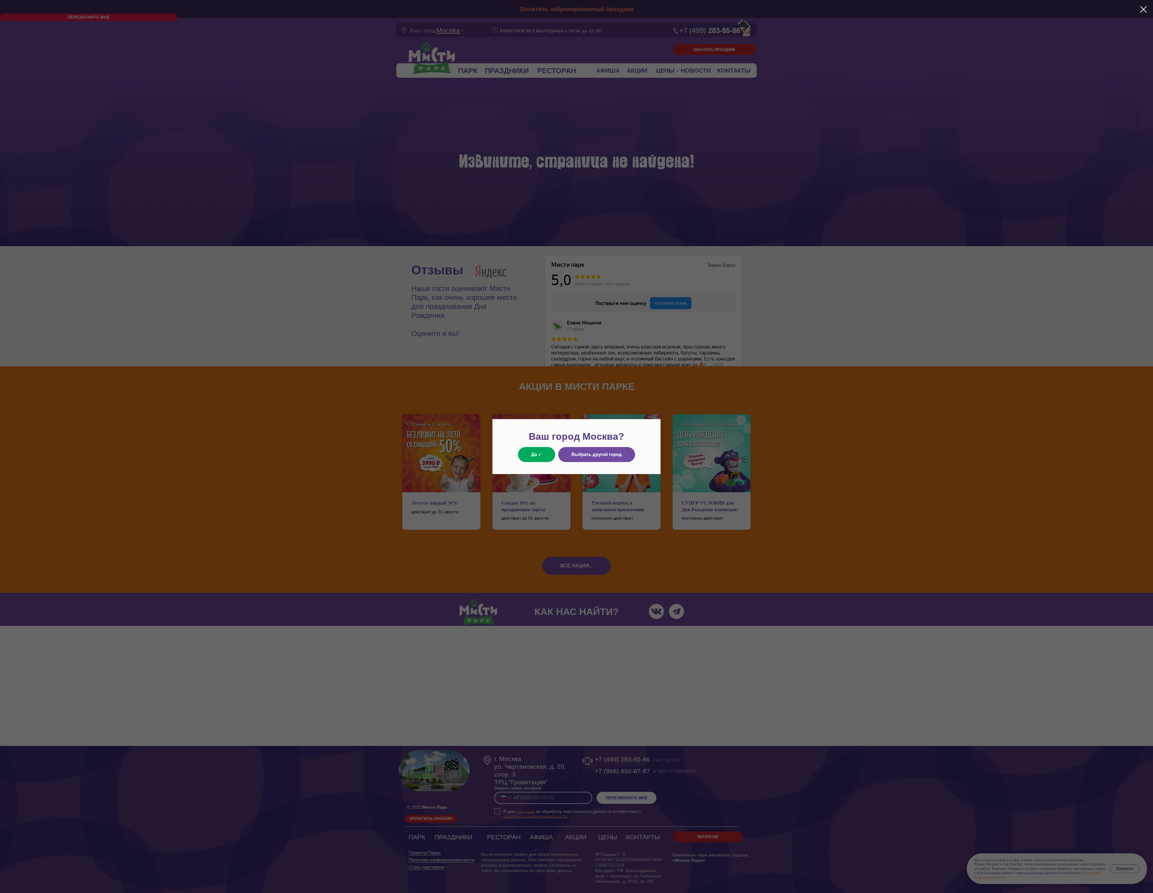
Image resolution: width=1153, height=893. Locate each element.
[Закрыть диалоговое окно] (1143, 9)
